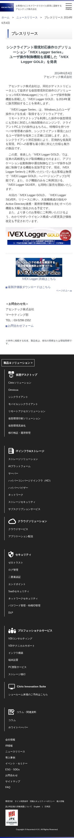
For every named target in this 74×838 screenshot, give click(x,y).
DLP (10, 612)
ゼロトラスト (15, 562)
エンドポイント (17, 584)
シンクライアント (18, 397)
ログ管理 (13, 570)
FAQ (7, 787)
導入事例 (10, 757)
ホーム (5, 17)
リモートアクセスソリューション (26, 411)
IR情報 (9, 745)
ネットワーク (15, 495)
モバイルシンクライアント (23, 404)
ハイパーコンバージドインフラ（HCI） (30, 480)
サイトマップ (12, 781)
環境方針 (9, 801)
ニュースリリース (27, 17)
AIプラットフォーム (19, 466)
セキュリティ (23, 554)
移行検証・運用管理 (19, 433)
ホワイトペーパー (18, 727)
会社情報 (10, 739)
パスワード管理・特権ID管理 (24, 605)
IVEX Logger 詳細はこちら (39, 278)
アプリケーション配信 (20, 536)
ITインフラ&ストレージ (30, 451)
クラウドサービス (18, 529)
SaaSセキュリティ (18, 591)
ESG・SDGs (12, 769)
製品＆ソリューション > (18, 362)
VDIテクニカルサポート (21, 646)
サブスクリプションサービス (24, 509)
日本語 (47, 807)
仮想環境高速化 (17, 425)
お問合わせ (11, 775)
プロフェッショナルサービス (35, 630)
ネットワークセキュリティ (23, 598)
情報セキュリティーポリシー (42, 801)
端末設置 (13, 660)
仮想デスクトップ (26, 374)
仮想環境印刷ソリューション (24, 418)
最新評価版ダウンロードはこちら (29, 287)
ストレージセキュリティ (21, 502)
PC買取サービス (17, 667)
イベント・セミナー (16, 763)
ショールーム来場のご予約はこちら (28, 694)
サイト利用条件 (21, 801)
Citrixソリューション (19, 382)
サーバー (13, 473)
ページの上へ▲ (64, 290)
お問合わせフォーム (21, 325)
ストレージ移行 (17, 674)
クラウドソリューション (32, 521)
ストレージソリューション (23, 459)
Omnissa (13, 390)
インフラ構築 (15, 653)
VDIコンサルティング (20, 638)
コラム (12, 720)
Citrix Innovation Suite (31, 686)
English (37, 807)
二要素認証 (14, 577)
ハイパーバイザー (18, 488)
